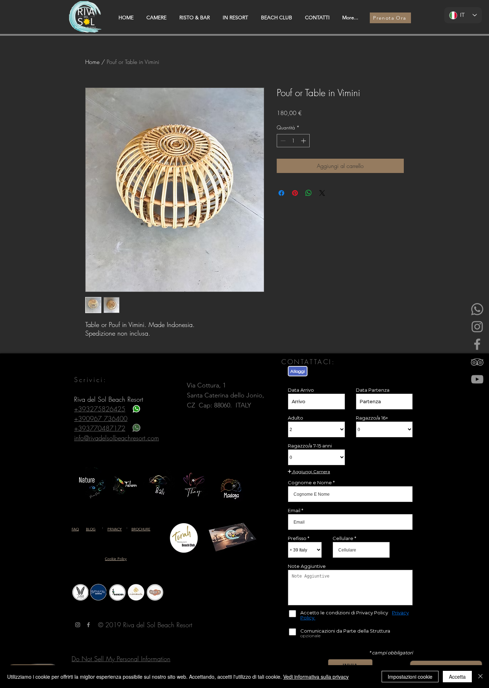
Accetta (457, 676)
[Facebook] (477, 344)
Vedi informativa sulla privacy (316, 676)
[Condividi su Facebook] (281, 193)
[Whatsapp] (477, 309)
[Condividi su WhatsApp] (308, 193)
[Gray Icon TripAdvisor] (477, 361)
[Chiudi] (480, 676)
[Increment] (304, 140)
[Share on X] (322, 193)
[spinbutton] (293, 140)
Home (92, 62)
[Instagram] (477, 326)
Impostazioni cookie (410, 676)
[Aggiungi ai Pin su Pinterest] (295, 193)
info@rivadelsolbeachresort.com (116, 438)
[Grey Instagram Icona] (77, 625)
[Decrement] (282, 140)
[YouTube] (477, 379)
